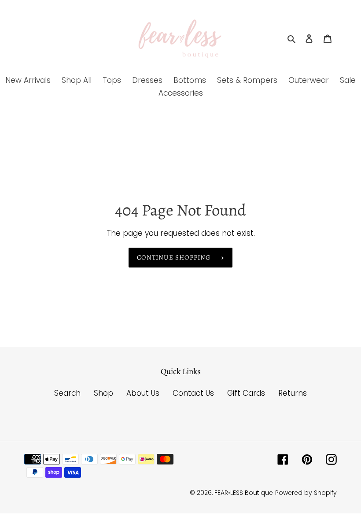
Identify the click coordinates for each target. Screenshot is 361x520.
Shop (103, 393)
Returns (292, 393)
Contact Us (193, 393)
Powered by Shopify (306, 492)
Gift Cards (246, 393)
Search (67, 393)
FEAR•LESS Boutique (243, 492)
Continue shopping (173, 257)
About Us (142, 393)
